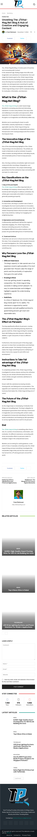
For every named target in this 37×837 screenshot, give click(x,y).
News (18, 548)
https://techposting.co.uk (18, 504)
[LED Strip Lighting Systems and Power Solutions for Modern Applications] (18, 611)
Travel (15, 767)
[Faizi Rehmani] (3, 32)
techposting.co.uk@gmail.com (22, 818)
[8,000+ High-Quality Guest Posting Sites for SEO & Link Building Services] (18, 537)
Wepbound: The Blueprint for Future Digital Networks (28, 481)
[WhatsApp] (20, 507)
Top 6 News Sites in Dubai (18, 590)
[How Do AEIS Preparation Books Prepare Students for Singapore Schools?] (7, 758)
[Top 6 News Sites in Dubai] (18, 574)
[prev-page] (3, 633)
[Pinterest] (21, 823)
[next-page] (6, 633)
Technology (18, 622)
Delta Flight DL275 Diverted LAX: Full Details (23, 771)
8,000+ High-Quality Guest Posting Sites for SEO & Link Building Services (18, 552)
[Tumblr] (26, 823)
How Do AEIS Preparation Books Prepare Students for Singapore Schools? (23, 758)
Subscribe (30, 698)
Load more (18, 778)
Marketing (10, 13)
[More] (29, 38)
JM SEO (9, 833)
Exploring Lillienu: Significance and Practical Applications (9, 481)
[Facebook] (17, 507)
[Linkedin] (16, 823)
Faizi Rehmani (11, 32)
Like (7, 698)
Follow (18, 698)
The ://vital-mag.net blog (9, 106)
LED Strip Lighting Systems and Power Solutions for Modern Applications (18, 626)
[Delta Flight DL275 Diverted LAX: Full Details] (7, 770)
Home (3, 13)
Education (16, 754)
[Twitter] (32, 823)
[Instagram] (11, 823)
